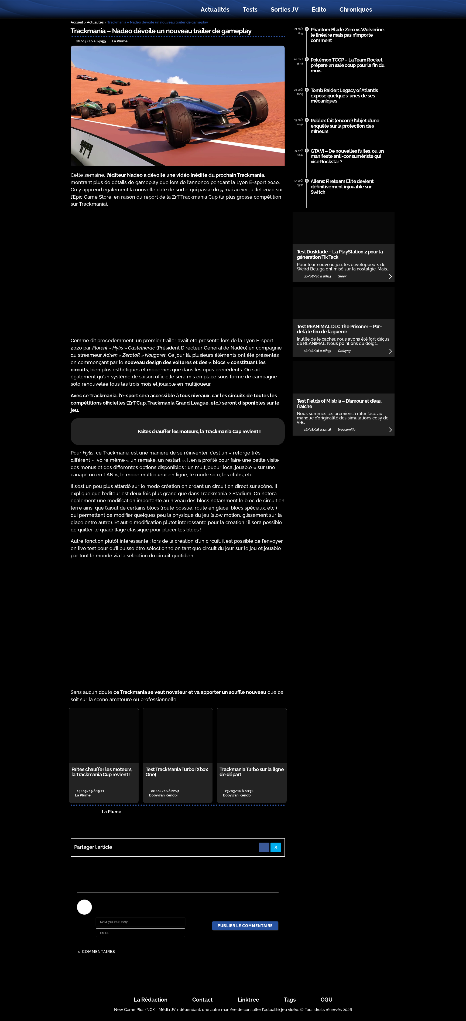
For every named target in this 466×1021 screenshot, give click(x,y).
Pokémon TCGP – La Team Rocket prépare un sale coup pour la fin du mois (348, 65)
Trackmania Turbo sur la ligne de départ (252, 772)
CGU (327, 999)
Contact (202, 999)
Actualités (215, 9)
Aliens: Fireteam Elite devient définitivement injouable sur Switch (342, 186)
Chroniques (356, 9)
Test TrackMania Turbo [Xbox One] (177, 772)
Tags (290, 999)
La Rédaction (150, 999)
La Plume (111, 811)
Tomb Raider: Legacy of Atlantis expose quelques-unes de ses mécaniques (344, 95)
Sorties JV (285, 9)
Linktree (248, 999)
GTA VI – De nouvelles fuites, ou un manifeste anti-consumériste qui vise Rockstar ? (347, 156)
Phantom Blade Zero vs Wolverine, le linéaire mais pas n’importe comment (348, 35)
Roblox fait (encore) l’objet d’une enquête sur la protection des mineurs (345, 126)
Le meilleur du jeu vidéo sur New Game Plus (100, 9)
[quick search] (384, 9)
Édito (319, 9)
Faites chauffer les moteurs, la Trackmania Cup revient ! (101, 772)
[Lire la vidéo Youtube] (178, 272)
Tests (250, 9)
